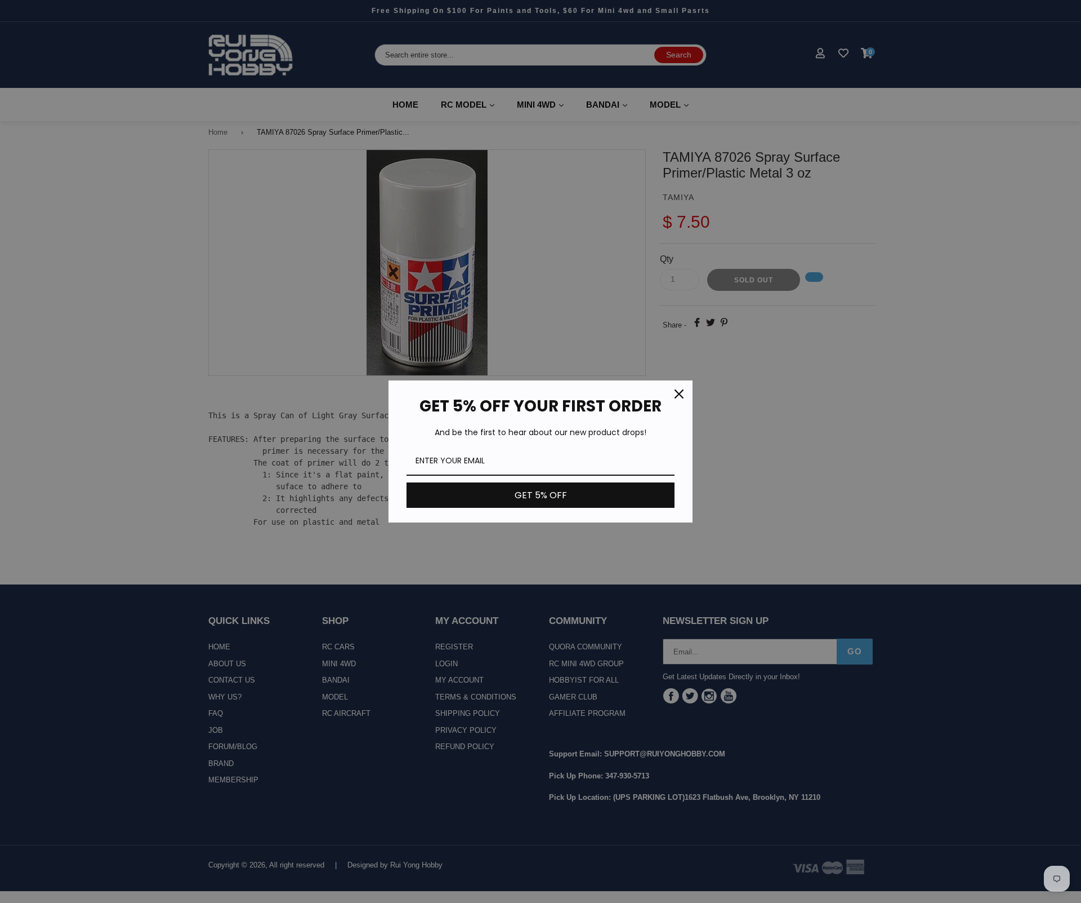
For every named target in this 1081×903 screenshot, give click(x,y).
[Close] (679, 394)
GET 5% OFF (541, 495)
